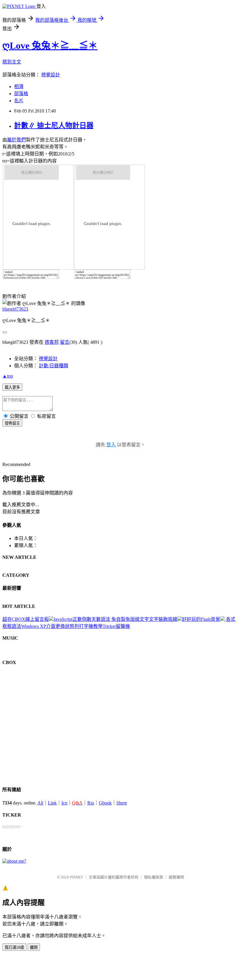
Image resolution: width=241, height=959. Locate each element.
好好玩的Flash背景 (201, 619)
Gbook (105, 802)
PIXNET (76, 877)
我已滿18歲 (14, 947)
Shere (121, 802)
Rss (90, 802)
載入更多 (12, 387)
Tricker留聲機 (116, 626)
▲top (7, 375)
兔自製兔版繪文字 (130, 619)
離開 (34, 947)
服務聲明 (176, 877)
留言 (64, 342)
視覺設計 (48, 358)
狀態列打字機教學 (84, 626)
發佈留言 (12, 423)
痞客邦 (52, 342)
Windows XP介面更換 (43, 626)
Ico (64, 802)
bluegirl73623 (15, 308)
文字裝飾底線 (163, 619)
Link (52, 802)
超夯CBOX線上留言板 (25, 619)
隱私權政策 (153, 877)
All (40, 802)
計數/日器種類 (53, 365)
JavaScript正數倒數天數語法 (82, 619)
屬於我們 (16, 139)
